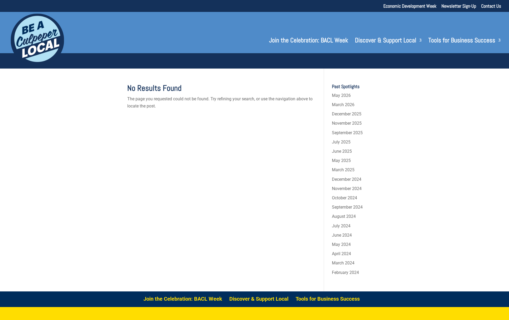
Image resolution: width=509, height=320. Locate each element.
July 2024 (341, 225)
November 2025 (347, 123)
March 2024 (343, 262)
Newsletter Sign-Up (458, 6)
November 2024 (347, 188)
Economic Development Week (409, 6)
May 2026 (341, 95)
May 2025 (341, 160)
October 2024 (344, 197)
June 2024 (342, 235)
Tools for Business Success (461, 41)
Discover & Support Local (385, 41)
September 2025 (347, 132)
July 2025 (341, 142)
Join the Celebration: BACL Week (308, 41)
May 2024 (341, 244)
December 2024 (346, 179)
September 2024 (347, 207)
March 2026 (343, 104)
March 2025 (343, 169)
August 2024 (344, 216)
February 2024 (345, 272)
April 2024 (341, 253)
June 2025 (342, 151)
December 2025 (346, 113)
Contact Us (491, 6)
